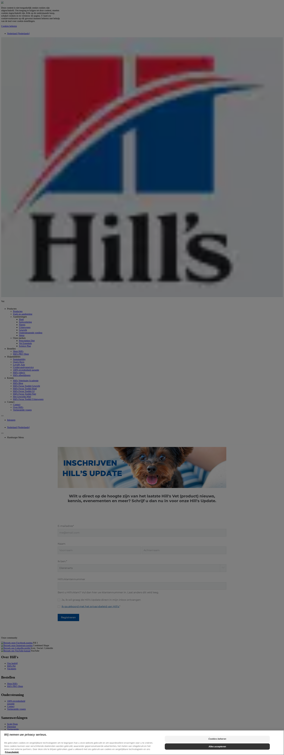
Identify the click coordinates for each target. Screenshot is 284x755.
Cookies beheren (217, 739)
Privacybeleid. (12, 752)
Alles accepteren (217, 746)
